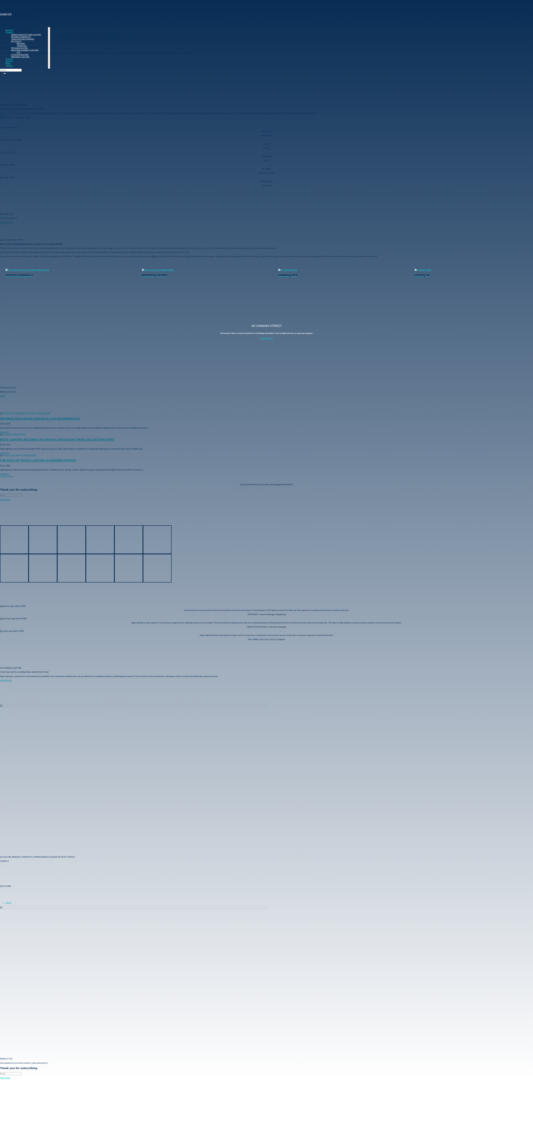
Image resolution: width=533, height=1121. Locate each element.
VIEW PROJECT (266, 339)
